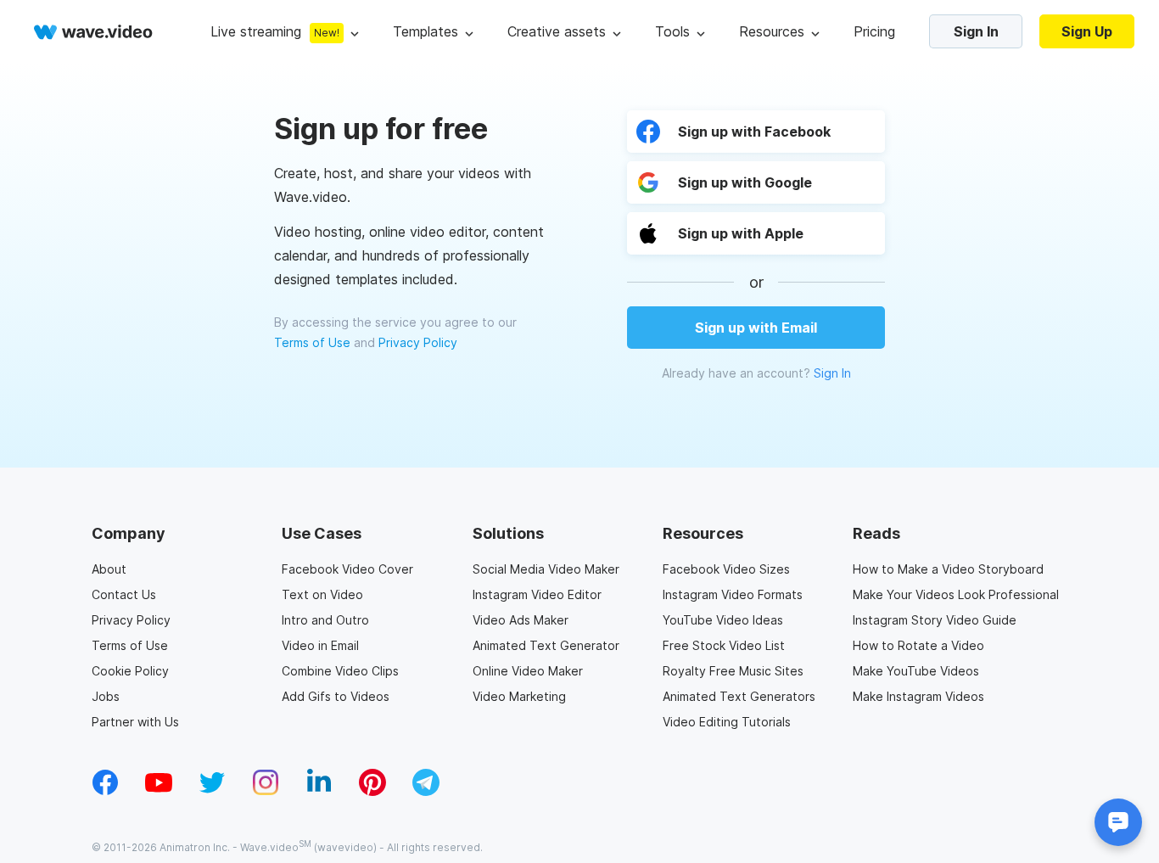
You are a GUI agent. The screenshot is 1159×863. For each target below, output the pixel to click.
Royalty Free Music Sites (733, 671)
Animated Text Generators (739, 696)
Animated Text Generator (546, 645)
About (109, 569)
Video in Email (320, 645)
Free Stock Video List (724, 645)
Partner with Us (135, 721)
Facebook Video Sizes (726, 569)
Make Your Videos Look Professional (956, 594)
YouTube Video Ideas (723, 620)
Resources (771, 31)
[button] (756, 233)
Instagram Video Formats (733, 594)
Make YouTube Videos (916, 671)
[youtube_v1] (158, 790)
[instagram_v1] (265, 790)
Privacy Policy (417, 342)
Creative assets (556, 31)
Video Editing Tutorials (727, 721)
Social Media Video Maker (546, 569)
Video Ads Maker (520, 620)
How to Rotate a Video (918, 645)
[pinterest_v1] (372, 790)
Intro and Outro (325, 620)
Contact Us (124, 594)
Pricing (874, 31)
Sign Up (1086, 31)
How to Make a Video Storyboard (948, 569)
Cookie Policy (130, 671)
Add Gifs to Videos (335, 696)
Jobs (106, 696)
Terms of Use (312, 342)
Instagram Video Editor (537, 594)
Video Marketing (519, 696)
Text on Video (322, 594)
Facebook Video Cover (347, 569)
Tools (672, 31)
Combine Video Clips (340, 671)
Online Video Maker (528, 671)
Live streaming (255, 31)
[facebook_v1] (105, 790)
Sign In (976, 31)
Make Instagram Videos (918, 696)
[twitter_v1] (212, 790)
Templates (425, 31)
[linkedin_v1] (319, 790)
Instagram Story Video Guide (934, 620)
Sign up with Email (756, 327)
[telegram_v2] (426, 790)
